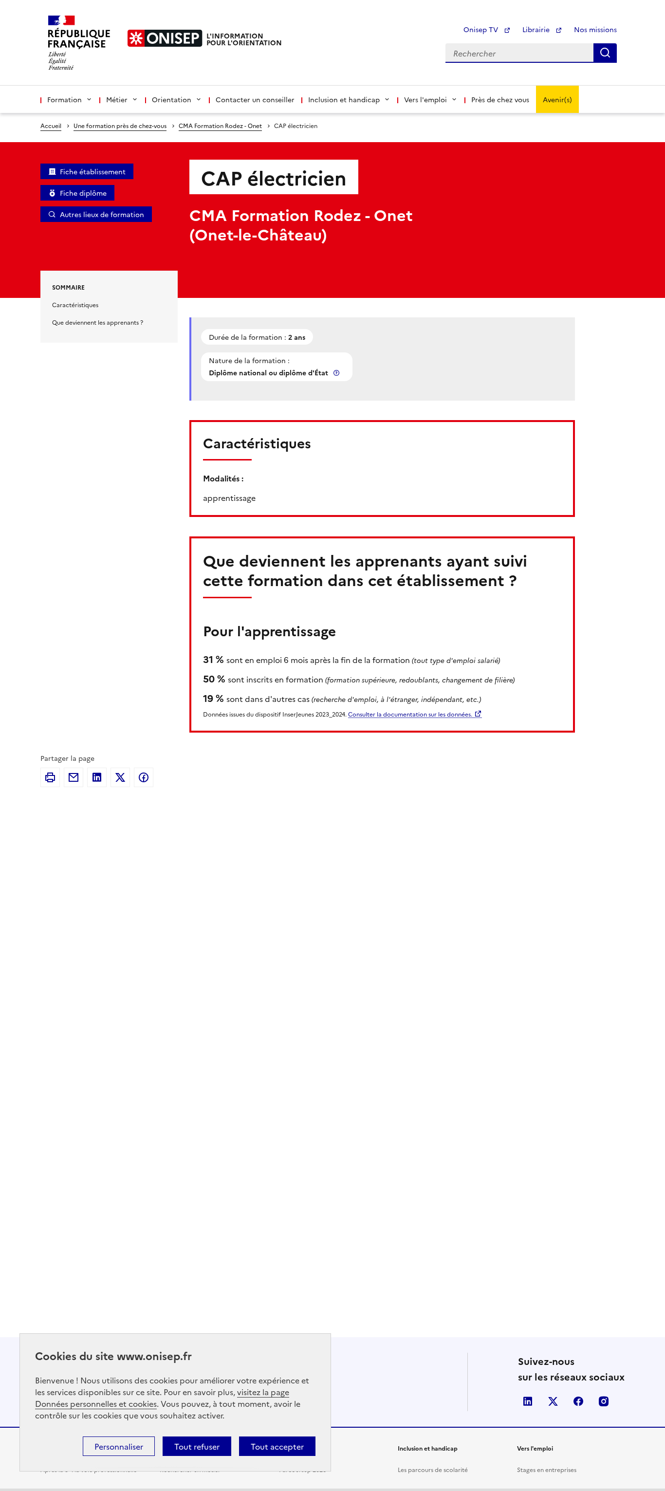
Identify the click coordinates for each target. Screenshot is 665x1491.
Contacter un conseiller (255, 99)
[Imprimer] (50, 777)
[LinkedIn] (97, 777)
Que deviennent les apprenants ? (97, 322)
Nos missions (595, 29)
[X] (120, 777)
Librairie (537, 29)
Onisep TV (481, 29)
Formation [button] (64, 99)
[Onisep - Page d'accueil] (165, 38)
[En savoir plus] (337, 372)
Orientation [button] (171, 99)
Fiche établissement (93, 171)
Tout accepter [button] (277, 1446)
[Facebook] (143, 777)
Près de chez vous (500, 99)
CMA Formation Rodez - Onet (220, 125)
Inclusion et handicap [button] (344, 99)
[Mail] (73, 777)
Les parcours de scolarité (433, 1469)
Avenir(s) (557, 99)
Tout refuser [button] (197, 1446)
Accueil (50, 125)
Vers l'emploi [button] (425, 99)
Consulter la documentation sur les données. (410, 714)
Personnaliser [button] (118, 1446)
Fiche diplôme (83, 193)
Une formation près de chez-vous (120, 125)
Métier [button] (117, 99)
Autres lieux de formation (102, 214)
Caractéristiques (75, 304)
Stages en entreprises (546, 1469)
